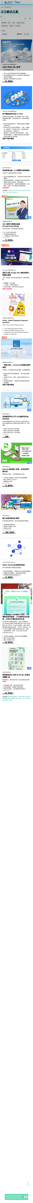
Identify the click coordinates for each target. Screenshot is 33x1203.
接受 (26, 1196)
